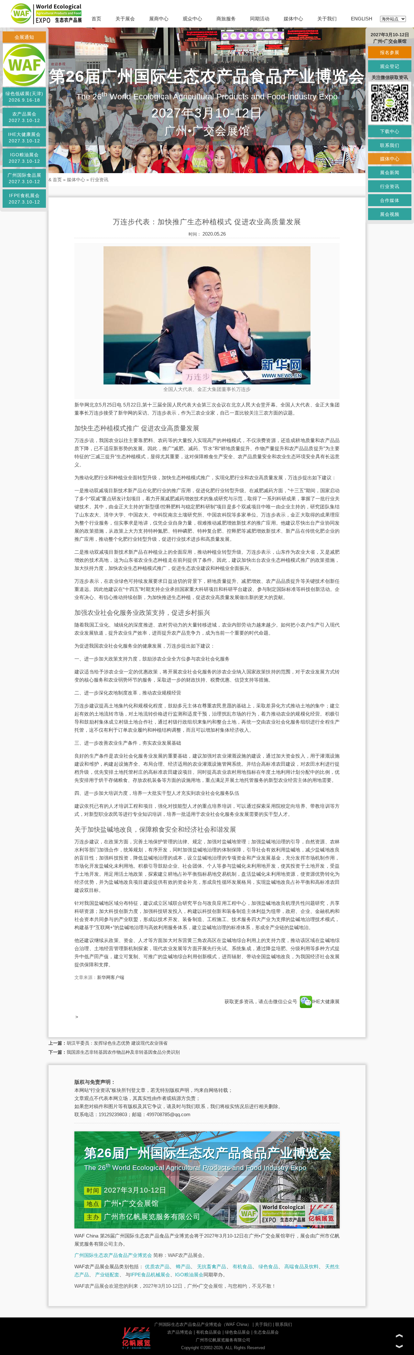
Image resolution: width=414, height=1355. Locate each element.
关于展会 (125, 18)
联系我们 (283, 1324)
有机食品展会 (208, 1332)
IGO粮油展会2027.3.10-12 (24, 158)
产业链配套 (107, 1274)
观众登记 (389, 66)
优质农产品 (157, 1266)
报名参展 (389, 52)
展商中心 (159, 18)
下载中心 (389, 131)
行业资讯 (99, 179)
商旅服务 (226, 18)
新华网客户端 (110, 977)
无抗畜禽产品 (211, 1266)
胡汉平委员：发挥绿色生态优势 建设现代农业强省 (117, 1043)
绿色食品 (268, 1266)
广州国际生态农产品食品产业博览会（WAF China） (202, 1324)
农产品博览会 (179, 1332)
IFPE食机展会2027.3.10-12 (24, 199)
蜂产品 (183, 1266)
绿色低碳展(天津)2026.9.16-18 (24, 97)
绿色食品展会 (237, 1332)
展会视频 (389, 214)
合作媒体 (389, 200)
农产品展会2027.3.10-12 (24, 117)
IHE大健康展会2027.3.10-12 (24, 137)
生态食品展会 (266, 1332)
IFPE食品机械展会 (150, 1274)
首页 (96, 18)
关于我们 (327, 18)
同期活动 (259, 18)
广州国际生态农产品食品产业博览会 (113, 1255)
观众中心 (192, 18)
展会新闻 (389, 172)
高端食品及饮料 (301, 1266)
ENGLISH (361, 18)
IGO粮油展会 (189, 1274)
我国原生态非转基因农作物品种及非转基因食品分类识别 (123, 1052)
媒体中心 (293, 18)
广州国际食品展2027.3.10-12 (24, 178)
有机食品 (242, 1266)
